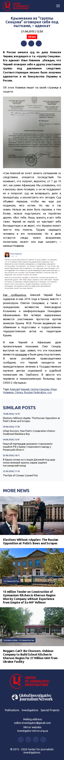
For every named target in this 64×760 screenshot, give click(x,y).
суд (49, 392)
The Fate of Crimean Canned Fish (20, 475)
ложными (21, 354)
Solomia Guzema (11, 640)
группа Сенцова (40, 389)
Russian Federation (35, 392)
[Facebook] (24, 43)
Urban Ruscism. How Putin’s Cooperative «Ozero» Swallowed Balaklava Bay (29, 432)
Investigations (30, 710)
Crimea (19, 392)
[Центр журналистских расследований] (17, 6)
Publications (12, 710)
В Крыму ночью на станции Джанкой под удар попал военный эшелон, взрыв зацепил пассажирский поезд (29, 462)
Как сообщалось (14, 294)
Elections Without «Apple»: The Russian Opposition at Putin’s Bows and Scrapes (31, 419)
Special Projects (50, 710)
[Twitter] (31, 43)
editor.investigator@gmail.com (32, 722)
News (32, 36)
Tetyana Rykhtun (11, 581)
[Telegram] (39, 43)
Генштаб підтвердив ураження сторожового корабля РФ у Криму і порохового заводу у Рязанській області (28, 446)
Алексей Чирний (19, 389)
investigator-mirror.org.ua (32, 730)
